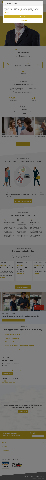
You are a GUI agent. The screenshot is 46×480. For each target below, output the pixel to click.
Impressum (6, 12)
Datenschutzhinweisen (25, 10)
